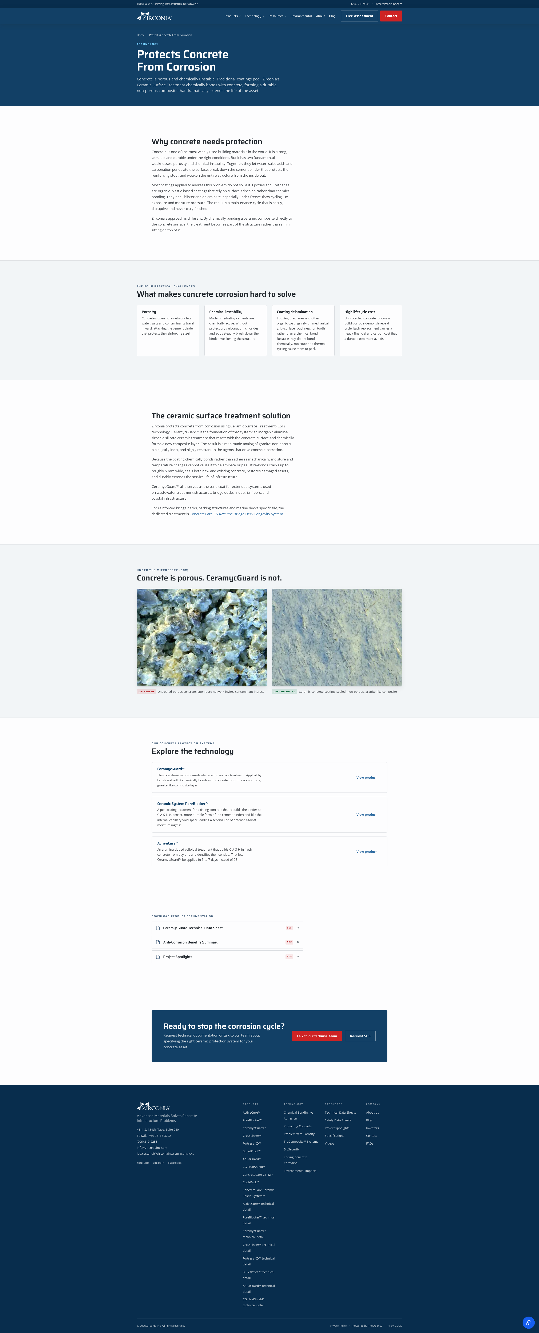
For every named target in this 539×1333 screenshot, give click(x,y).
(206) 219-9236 (360, 4)
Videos (329, 1143)
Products (231, 15)
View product (366, 777)
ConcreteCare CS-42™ (258, 1175)
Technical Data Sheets (340, 1112)
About (320, 15)
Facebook (174, 1163)
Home (141, 35)
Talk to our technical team (317, 1036)
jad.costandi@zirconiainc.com (165, 1154)
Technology (253, 15)
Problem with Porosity (299, 1134)
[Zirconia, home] (154, 16)
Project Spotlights (337, 1128)
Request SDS (360, 1036)
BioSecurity (292, 1149)
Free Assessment (359, 16)
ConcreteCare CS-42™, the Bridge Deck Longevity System (236, 513)
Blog (332, 15)
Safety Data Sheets (338, 1120)
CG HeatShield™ (254, 1167)
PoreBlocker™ (252, 1120)
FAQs (369, 1143)
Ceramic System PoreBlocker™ (182, 804)
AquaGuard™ (252, 1159)
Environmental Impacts (300, 1171)
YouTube (143, 1163)
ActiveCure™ (168, 843)
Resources (276, 15)
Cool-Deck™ (251, 1182)
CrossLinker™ (252, 1136)
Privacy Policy (338, 1326)
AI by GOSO (395, 1326)
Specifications (334, 1136)
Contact (391, 16)
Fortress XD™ (252, 1143)
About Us (372, 1112)
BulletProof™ (252, 1151)
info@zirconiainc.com (388, 4)
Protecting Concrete (298, 1126)
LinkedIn (158, 1163)
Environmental (301, 15)
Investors (372, 1128)
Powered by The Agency (367, 1326)
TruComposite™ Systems (301, 1142)
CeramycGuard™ (171, 769)
